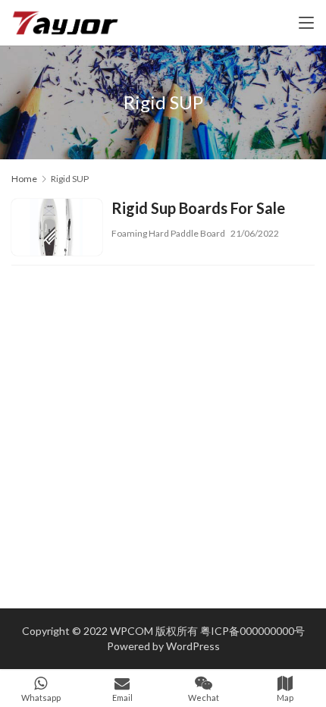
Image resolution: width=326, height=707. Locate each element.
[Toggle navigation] (306, 22)
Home (24, 178)
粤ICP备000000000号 (252, 630)
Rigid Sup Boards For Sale (198, 208)
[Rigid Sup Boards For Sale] (56, 229)
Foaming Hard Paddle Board (168, 233)
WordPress (193, 645)
